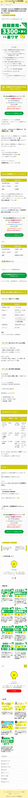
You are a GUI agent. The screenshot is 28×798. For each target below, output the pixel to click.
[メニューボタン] (2, 2)
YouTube (14, 691)
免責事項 (23, 791)
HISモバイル (6, 764)
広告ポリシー (11, 793)
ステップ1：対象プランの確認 (14, 63)
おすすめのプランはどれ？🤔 (11, 71)
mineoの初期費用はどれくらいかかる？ (14, 57)
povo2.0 (5, 769)
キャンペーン (12, 15)
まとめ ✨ (7, 73)
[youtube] (15, 578)
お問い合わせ (9, 791)
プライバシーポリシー (16, 791)
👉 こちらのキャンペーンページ (14, 102)
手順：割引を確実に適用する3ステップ (14, 61)
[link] (13, 578)
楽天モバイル (6, 782)
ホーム (4, 791)
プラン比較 (5, 776)
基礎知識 (5, 779)
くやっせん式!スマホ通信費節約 (14, 1)
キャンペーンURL (5, 210)
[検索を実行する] (25, 666)
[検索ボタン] (26, 2)
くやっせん (14, 569)
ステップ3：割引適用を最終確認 (14, 69)
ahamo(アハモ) (6, 761)
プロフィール (16, 793)
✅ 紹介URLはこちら (12, 59)
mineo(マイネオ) (6, 15)
